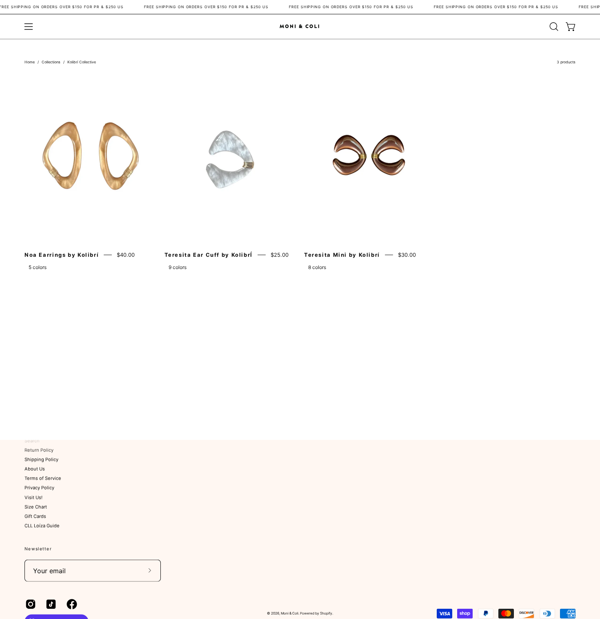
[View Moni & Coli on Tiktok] (50, 604)
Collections (51, 62)
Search (32, 441)
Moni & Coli (289, 613)
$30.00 (407, 254)
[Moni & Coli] (300, 26)
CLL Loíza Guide (42, 526)
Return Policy (38, 450)
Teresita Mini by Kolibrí (342, 254)
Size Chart (35, 507)
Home (29, 62)
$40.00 (126, 254)
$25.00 (280, 254)
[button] (553, 26)
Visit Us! (33, 497)
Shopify (326, 613)
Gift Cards (35, 516)
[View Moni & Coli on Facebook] (71, 604)
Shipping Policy (41, 459)
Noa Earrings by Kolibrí (61, 254)
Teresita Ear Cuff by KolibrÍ (208, 254)
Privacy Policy (39, 488)
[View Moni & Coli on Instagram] (29, 604)
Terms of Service (42, 478)
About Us (34, 469)
